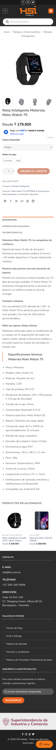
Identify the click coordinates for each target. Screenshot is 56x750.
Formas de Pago (14, 628)
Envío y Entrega (14, 635)
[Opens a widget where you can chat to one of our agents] (44, 744)
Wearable (33, 194)
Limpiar (50, 138)
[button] (5, 10)
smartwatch (23, 194)
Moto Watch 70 (18, 191)
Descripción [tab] (9, 220)
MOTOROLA (31, 191)
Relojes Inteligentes (21, 186)
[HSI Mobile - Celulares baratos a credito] (28, 11)
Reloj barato (43, 191)
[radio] (7, 160)
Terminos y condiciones (17, 651)
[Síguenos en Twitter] (33, 2)
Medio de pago (9, 155)
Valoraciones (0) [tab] (12, 232)
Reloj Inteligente (9, 194)
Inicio (6, 32)
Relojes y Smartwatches (26, 32)
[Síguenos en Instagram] (28, 2)
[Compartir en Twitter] (16, 201)
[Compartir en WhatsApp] (5, 201)
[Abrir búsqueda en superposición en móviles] (28, 21)
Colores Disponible (11, 140)
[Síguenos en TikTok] (30, 734)
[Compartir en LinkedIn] (33, 201)
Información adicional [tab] (16, 226)
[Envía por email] (22, 201)
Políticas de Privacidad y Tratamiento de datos (29, 659)
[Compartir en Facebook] (10, 201)
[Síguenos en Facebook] (23, 2)
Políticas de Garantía (16, 643)
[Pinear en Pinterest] (27, 201)
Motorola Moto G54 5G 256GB (41, 539)
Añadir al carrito (33, 171)
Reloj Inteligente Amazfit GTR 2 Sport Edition (14, 539)
